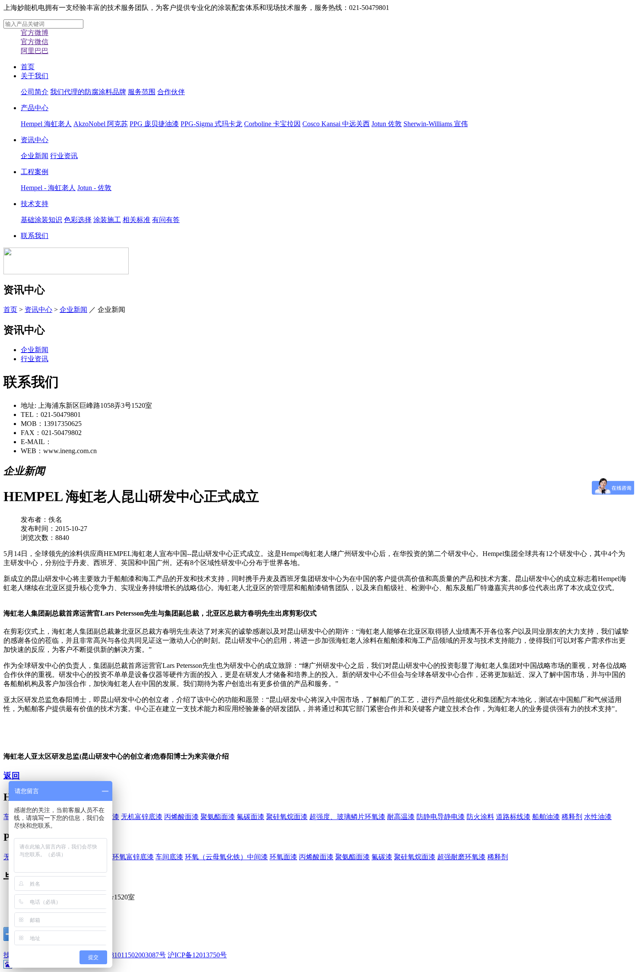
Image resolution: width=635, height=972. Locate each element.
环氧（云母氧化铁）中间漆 (226, 857)
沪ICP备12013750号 (197, 955)
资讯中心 (34, 139)
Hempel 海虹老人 (46, 123)
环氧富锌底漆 (133, 857)
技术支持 (34, 203)
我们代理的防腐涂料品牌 (88, 91)
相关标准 (136, 219)
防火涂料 (480, 816)
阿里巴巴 (34, 50)
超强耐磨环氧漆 (461, 857)
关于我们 (34, 75)
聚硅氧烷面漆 (287, 816)
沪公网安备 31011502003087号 (120, 955)
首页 (28, 66)
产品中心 (34, 107)
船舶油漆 (546, 816)
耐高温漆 (401, 816)
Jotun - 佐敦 (94, 187)
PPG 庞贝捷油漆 (154, 123)
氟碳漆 (381, 857)
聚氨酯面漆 (217, 816)
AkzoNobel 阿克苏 (100, 123)
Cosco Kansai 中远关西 (336, 123)
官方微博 (34, 32)
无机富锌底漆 (141, 816)
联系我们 (34, 235)
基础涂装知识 (41, 219)
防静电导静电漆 (440, 816)
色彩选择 (78, 219)
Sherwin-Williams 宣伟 (435, 123)
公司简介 (34, 91)
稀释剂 (572, 816)
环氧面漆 (283, 857)
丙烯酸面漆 (181, 816)
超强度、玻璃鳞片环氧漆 (347, 816)
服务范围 (142, 91)
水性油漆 (598, 816)
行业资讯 (64, 155)
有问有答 (166, 219)
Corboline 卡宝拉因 (272, 123)
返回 (11, 775)
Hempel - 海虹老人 (48, 187)
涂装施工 (107, 219)
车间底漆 (169, 857)
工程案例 (34, 171)
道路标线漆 (513, 816)
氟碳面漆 (250, 816)
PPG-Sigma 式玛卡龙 (211, 123)
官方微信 (34, 41)
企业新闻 (34, 155)
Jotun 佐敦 (386, 123)
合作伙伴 (171, 91)
